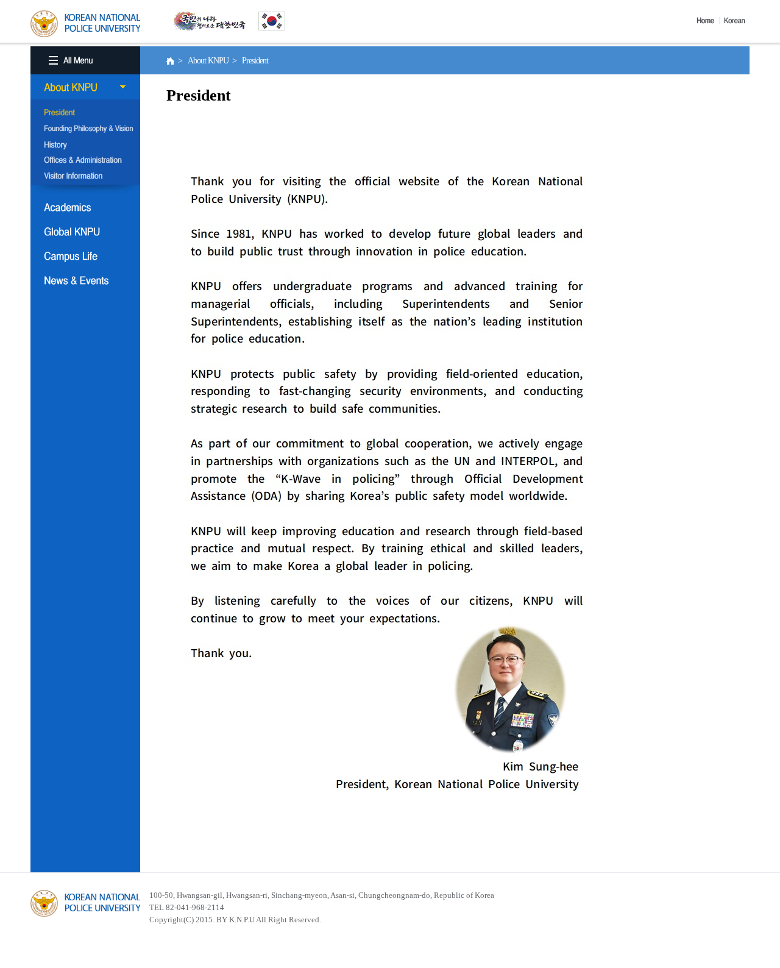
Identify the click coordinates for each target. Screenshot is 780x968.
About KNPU (85, 87)
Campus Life (85, 256)
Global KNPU (85, 231)
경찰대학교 (85, 903)
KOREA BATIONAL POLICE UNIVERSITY (85, 23)
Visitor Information (85, 177)
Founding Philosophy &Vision (85, 129)
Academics (85, 207)
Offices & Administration (85, 161)
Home (708, 20)
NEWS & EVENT (85, 280)
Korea (737, 20)
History (85, 145)
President (85, 113)
